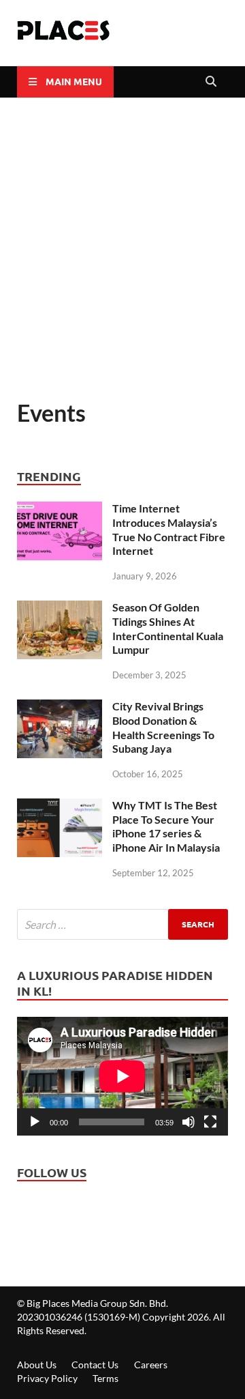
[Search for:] (122, 924)
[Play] (35, 1122)
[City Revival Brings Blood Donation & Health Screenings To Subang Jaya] (59, 710)
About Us (36, 1364)
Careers (150, 1364)
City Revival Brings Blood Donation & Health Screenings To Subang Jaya (163, 727)
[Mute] (188, 1122)
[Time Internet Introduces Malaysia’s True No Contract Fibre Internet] (59, 512)
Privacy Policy (47, 1378)
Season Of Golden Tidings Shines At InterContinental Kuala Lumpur (167, 628)
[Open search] (211, 82)
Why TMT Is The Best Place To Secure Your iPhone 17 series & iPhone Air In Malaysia (166, 826)
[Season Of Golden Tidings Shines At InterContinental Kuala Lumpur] (59, 611)
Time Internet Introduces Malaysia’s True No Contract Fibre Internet (168, 529)
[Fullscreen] (210, 1122)
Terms (105, 1378)
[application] (122, 1076)
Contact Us (94, 1364)
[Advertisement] (122, 248)
